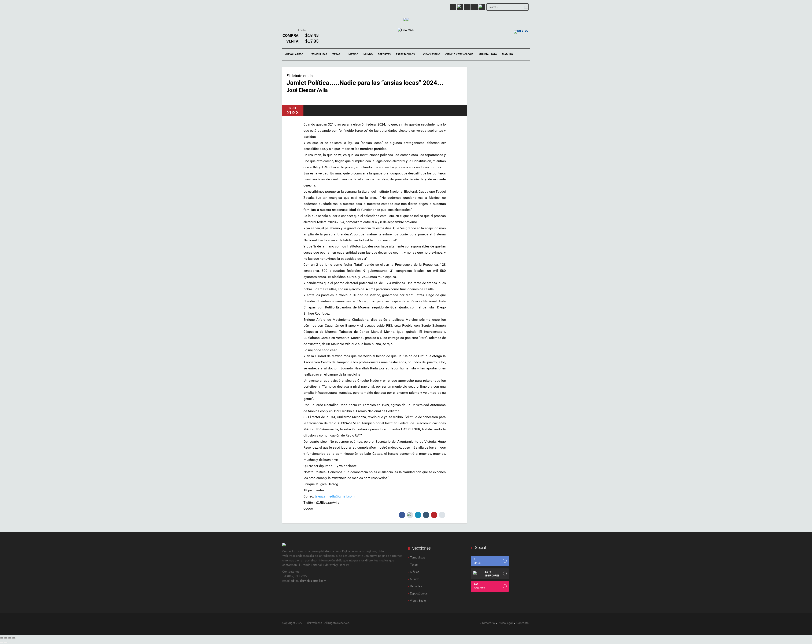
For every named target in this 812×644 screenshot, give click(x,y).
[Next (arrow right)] (5, 642)
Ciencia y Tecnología (459, 54)
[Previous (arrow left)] (1, 642)
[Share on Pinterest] (434, 515)
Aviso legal (506, 623)
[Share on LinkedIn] (418, 515)
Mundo (368, 54)
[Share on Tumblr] (426, 515)
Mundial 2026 (488, 54)
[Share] (5, 638)
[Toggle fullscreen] (9, 638)
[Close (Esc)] (1, 638)
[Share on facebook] (402, 515)
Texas (336, 54)
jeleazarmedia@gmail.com (335, 496)
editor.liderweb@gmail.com (308, 580)
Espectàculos (419, 593)
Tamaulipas (319, 54)
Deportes (384, 54)
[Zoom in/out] (13, 638)
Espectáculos (405, 54)
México (353, 54)
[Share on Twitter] (410, 515)
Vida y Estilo (431, 54)
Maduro (507, 54)
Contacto (522, 623)
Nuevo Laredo (294, 54)
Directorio (488, 623)
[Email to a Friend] (442, 515)
